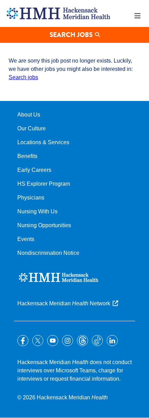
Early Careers (34, 170)
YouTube (52, 340)
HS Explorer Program (43, 184)
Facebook (22, 340)
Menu (137, 16)
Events (25, 239)
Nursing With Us (37, 211)
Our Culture (31, 128)
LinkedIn (112, 340)
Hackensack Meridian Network (63, 303)
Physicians (30, 198)
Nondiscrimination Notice (48, 253)
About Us (28, 115)
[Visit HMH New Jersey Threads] (82, 340)
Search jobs (23, 77)
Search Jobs (71, 34)
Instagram (67, 340)
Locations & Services (43, 142)
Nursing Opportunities (44, 225)
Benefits (27, 156)
